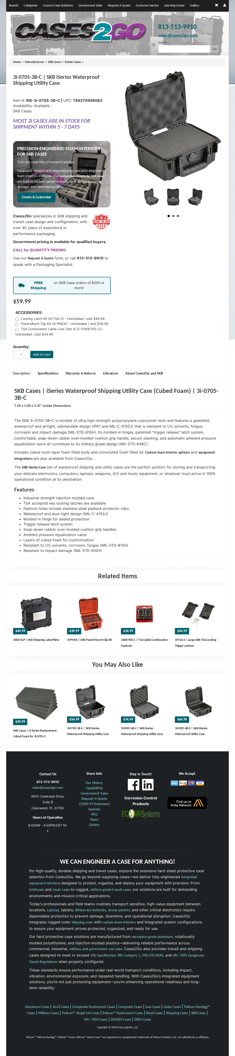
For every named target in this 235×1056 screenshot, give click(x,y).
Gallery (194, 5)
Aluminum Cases (37, 1007)
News (94, 820)
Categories (30, 5)
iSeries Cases (73, 62)
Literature (110, 373)
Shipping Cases (177, 1013)
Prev (148, 199)
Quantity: (21, 346)
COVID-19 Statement (94, 804)
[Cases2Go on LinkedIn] (148, 786)
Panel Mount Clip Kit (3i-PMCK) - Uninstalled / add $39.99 (64, 324)
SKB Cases (54, 62)
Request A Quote (119, 5)
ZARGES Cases (121, 1020)
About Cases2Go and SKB (144, 373)
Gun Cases (152, 1007)
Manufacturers (34, 62)
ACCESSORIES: (28, 312)
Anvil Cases (61, 1007)
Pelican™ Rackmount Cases (123, 1013)
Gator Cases (172, 1007)
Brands (13, 5)
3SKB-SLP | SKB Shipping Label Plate (36, 640)
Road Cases (154, 1013)
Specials (94, 809)
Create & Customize (36, 197)
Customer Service (147, 5)
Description (21, 373)
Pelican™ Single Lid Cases (80, 1013)
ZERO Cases (142, 1020)
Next (197, 199)
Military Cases (48, 1013)
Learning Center (174, 5)
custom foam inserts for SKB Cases (82, 176)
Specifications (48, 373)
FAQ (94, 814)
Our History (94, 783)
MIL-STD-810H (152, 955)
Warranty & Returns (81, 373)
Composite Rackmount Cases (93, 1007)
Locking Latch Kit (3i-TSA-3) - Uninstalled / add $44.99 (63, 319)
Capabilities (94, 788)
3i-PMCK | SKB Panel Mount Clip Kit (89, 640)
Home (17, 62)
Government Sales (90, 5)
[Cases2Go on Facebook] (133, 786)
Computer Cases (130, 1007)
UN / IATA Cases (95, 1020)
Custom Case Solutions (58, 5)
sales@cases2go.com (47, 788)
